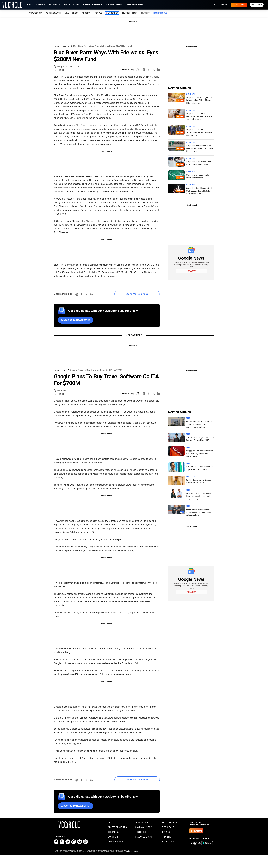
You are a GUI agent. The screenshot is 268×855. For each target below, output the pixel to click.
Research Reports (92, 5)
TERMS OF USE (142, 822)
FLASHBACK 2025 (129, 13)
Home (56, 46)
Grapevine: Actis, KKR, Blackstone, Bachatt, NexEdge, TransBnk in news (199, 116)
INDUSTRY (86, 13)
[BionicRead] (138, 70)
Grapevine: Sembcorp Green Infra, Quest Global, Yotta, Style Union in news (199, 148)
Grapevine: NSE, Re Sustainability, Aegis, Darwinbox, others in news (199, 132)
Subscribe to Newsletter (75, 320)
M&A (67, 13)
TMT (65, 370)
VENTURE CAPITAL (53, 13)
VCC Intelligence (114, 5)
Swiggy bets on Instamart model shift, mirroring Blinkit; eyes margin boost (199, 453)
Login (224, 5)
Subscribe (239, 5)
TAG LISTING (140, 832)
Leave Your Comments (137, 294)
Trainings (53, 5)
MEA (260, 5)
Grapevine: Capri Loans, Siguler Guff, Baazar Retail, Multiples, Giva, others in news (199, 191)
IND (252, 5)
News (30, 5)
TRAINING (166, 837)
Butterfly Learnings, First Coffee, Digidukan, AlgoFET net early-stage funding (199, 496)
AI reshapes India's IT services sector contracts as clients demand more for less (199, 424)
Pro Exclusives (71, 5)
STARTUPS (145, 13)
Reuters (62, 390)
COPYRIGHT (113, 837)
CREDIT (75, 13)
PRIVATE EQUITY (35, 13)
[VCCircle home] (12, 4)
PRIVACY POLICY (115, 842)
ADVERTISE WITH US (117, 827)
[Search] (215, 4)
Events (39, 5)
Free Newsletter (135, 5)
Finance (190, 477)
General (66, 46)
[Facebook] (149, 70)
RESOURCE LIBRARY (144, 837)
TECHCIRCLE (168, 827)
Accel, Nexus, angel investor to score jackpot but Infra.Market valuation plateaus (199, 512)
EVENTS (166, 832)
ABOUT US (112, 822)
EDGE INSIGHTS (169, 842)
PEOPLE (98, 13)
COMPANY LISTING (143, 827)
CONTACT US (114, 832)
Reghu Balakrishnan (68, 66)
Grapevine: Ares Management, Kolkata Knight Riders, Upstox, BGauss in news (199, 100)
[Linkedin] (158, 70)
